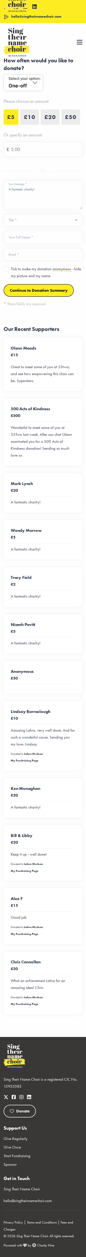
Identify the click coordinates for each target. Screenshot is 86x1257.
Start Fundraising (17, 1155)
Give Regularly (15, 1138)
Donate (23, 1111)
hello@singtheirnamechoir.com (28, 1200)
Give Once (12, 1147)
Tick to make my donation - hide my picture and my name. (46, 272)
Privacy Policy (13, 1222)
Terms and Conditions (42, 1222)
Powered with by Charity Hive (29, 1245)
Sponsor (10, 1164)
